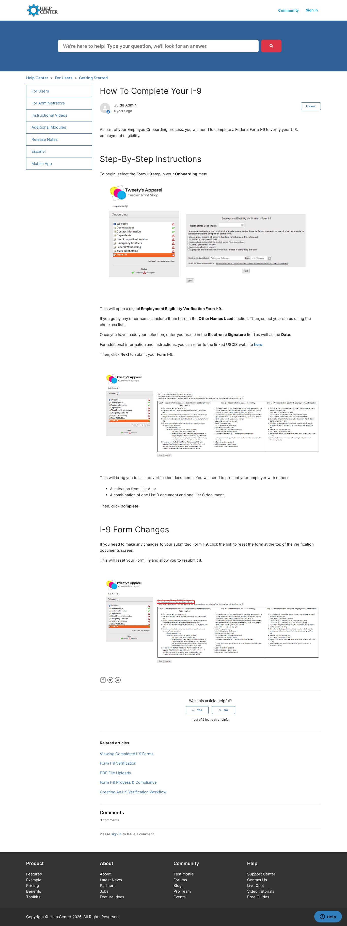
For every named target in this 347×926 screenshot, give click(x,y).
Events (180, 896)
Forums (180, 879)
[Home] (44, 10)
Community (288, 10)
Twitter (110, 680)
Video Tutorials (260, 891)
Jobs (104, 891)
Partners (108, 885)
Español (38, 151)
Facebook (103, 680)
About (105, 874)
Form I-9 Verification (118, 763)
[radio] (197, 710)
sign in (116, 834)
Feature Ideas (112, 896)
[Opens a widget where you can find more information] (328, 917)
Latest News (111, 879)
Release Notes (44, 139)
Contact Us (257, 879)
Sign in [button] (312, 10)
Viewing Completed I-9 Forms (126, 753)
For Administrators (48, 103)
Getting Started (93, 77)
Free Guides (258, 896)
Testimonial (184, 874)
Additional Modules (48, 127)
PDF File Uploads (115, 772)
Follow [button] (311, 106)
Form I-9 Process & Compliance (128, 782)
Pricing (32, 885)
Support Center (261, 874)
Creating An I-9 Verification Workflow (133, 792)
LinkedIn (118, 680)
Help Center (37, 77)
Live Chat (255, 885)
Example (33, 879)
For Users (63, 77)
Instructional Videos (49, 115)
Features (34, 874)
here (258, 344)
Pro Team (182, 891)
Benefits (33, 891)
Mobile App (41, 163)
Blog (178, 885)
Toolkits (33, 896)
